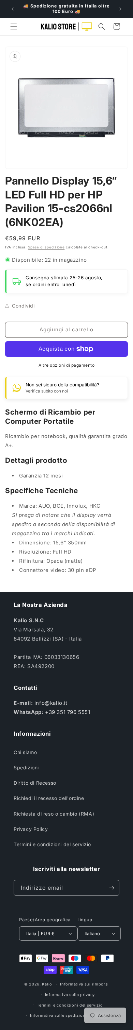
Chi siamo (25, 752)
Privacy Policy (31, 829)
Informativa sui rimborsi (84, 984)
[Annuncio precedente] (12, 8)
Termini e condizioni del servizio (52, 844)
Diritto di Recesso (35, 783)
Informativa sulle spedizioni (58, 1015)
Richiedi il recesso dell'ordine (49, 798)
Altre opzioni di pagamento (66, 365)
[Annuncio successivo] (120, 8)
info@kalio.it (51, 703)
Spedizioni (26, 767)
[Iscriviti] (111, 888)
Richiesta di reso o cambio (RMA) (54, 814)
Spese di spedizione (46, 247)
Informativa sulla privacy (70, 994)
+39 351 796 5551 (67, 712)
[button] (13, 26)
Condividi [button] (23, 306)
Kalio (47, 984)
